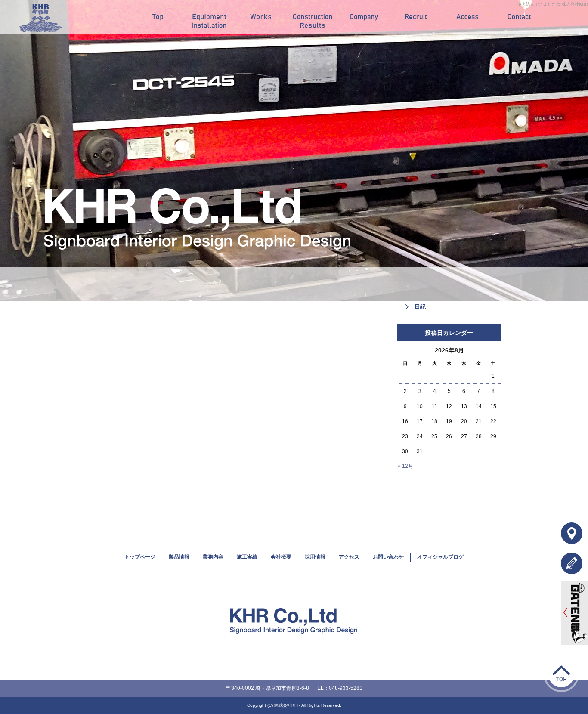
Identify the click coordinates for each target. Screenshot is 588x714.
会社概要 (364, 17)
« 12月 (405, 466)
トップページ (157, 17)
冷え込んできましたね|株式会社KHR (552, 4)
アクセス (467, 17)
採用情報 (416, 17)
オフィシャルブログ (440, 557)
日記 (420, 306)
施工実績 (312, 17)
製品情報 (209, 17)
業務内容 (261, 17)
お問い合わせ (519, 17)
